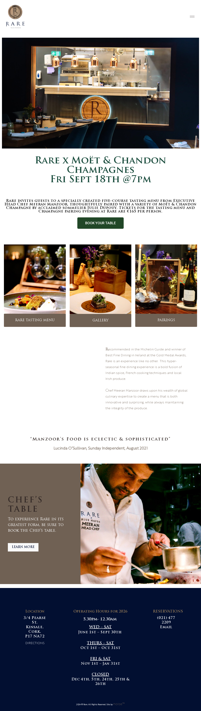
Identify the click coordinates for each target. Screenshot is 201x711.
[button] (100, 223)
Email (166, 627)
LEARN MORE (23, 547)
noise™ (119, 704)
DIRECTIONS (34, 643)
